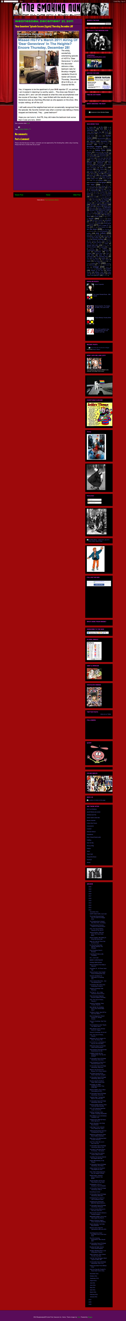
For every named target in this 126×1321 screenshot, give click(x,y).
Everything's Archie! (95, 1192)
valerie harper (105, 265)
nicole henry (100, 221)
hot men (90, 185)
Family (109, 171)
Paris (88, 231)
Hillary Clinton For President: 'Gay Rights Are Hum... (97, 1168)
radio (98, 235)
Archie (106, 132)
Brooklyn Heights (23, 129)
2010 (90, 1299)
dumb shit (103, 167)
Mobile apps (91, 214)
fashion (92, 172)
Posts (90, 500)
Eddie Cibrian (100, 169)
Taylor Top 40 (103, 255)
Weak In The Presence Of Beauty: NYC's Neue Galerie (98, 1070)
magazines (103, 204)
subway (89, 253)
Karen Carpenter (99, 284)
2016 (90, 898)
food (100, 173)
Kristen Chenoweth (96, 198)
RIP (103, 237)
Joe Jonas (108, 189)
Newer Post (19, 195)
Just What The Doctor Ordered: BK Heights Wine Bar (98, 1157)
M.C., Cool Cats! (94, 958)
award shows (90, 136)
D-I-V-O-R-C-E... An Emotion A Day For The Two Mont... (98, 1042)
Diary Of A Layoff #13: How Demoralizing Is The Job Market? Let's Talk (102, 331)
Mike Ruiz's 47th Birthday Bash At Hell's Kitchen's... (98, 1139)
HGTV (88, 180)
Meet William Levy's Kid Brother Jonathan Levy (98, 1116)
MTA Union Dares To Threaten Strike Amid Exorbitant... (98, 1046)
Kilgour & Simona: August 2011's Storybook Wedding (98, 1221)
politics (89, 233)
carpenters (97, 148)
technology (90, 256)
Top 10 (104, 261)
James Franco (95, 188)
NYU (95, 227)
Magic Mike (90, 206)
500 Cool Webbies (92, 809)
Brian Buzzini (106, 143)
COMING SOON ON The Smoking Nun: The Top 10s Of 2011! (98, 1055)
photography (104, 231)
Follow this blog (99, 584)
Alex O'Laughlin (102, 130)
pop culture (101, 233)
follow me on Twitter (106, 714)
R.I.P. (93, 235)
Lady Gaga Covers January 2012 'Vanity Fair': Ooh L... (97, 1127)
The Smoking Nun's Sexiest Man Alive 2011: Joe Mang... (98, 922)
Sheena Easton (91, 247)
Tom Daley (97, 261)
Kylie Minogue (105, 198)
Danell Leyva (92, 161)
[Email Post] (19, 127)
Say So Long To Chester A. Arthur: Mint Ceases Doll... (97, 1081)
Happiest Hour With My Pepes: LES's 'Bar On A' (98, 1120)
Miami (96, 213)
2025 (90, 887)
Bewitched (102, 139)
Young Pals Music (91, 857)
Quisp (88, 235)
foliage (94, 173)
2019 (90, 893)
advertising (90, 130)
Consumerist (90, 826)
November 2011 (94, 1273)
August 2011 (93, 1280)
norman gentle (107, 223)
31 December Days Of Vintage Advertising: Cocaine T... (98, 1244)
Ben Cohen (95, 139)
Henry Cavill (106, 178)
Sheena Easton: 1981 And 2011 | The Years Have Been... (97, 934)
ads (108, 129)
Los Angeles (98, 203)
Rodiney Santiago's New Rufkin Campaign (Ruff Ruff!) (98, 1112)
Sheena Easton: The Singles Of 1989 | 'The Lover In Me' (102, 306)
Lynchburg (108, 203)
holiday (94, 180)
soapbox (104, 248)
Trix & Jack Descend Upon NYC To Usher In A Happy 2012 (97, 918)
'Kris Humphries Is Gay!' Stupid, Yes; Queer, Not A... (98, 1025)
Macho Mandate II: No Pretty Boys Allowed (97, 1124)
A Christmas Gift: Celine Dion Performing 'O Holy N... (97, 985)
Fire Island (100, 172)
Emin (108, 169)
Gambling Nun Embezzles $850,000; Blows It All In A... (98, 1202)
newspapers (107, 220)
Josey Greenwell (100, 192)
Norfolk (99, 223)
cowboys (93, 159)
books (88, 143)
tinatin (89, 261)
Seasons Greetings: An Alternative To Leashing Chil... (97, 977)
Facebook (103, 170)
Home (48, 195)
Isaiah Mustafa (101, 186)
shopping (102, 247)
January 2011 (94, 1296)
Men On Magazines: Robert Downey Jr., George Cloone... (97, 1017)
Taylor (107, 253)
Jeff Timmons (92, 189)
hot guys (102, 182)
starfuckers (97, 251)
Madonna (93, 204)
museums (109, 216)
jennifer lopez (101, 189)
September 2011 (94, 1278)
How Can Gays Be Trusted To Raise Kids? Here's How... (98, 1270)
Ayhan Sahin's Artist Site (93, 817)
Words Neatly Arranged (98, 274)
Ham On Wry (90, 843)
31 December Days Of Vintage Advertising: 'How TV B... (98, 1262)
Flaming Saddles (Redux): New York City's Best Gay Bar (98, 1105)
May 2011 (92, 1287)
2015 (90, 900)
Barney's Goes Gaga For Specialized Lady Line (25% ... (98, 1229)
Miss (110, 213)
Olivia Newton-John (103, 227)
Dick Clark (107, 165)
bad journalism (101, 138)
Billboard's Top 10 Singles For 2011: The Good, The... (98, 1039)
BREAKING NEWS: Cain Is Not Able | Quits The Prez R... (98, 1217)
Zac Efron (105, 275)
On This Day (106, 229)
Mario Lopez (92, 207)
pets (97, 231)
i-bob (78, 1317)
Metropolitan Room (102, 212)
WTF (98, 275)
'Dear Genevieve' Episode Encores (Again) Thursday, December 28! (44, 26)
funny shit (92, 175)
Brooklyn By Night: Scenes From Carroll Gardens (97, 1247)
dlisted (88, 862)
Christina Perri (103, 156)
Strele (107, 251)
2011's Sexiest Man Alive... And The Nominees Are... (98, 981)
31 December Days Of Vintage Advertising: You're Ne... (98, 1094)
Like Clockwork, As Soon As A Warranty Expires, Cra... (97, 1063)
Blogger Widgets (96, 349)
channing (95, 153)
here (28, 123)
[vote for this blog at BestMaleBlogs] (99, 541)
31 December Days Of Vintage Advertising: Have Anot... (98, 1059)
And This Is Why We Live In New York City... (97, 1142)
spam (100, 250)
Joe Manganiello (93, 190)
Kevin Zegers (102, 196)
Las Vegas (104, 200)
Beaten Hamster (91, 820)
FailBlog (89, 840)
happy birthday (106, 177)
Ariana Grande (101, 133)
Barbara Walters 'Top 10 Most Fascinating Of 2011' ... (97, 1090)
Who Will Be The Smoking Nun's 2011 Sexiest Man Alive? (97, 1008)
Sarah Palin (98, 243)
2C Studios (90, 127)
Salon (88, 851)
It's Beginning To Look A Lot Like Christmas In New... (97, 1198)
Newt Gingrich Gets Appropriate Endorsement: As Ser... (98, 1050)
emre (96, 170)
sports (88, 251)
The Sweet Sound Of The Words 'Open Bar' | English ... (98, 1074)
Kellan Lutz (93, 196)
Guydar (97, 177)
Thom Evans (95, 259)
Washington (99, 269)
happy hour (94, 178)
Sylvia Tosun (99, 253)
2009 (90, 1302)
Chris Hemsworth (101, 155)
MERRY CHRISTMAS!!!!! (96, 960)
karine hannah (106, 195)
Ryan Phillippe (102, 240)
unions (98, 265)
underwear (91, 265)
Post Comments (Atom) (51, 200)
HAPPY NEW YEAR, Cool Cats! (98, 914)
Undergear (108, 263)
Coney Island (100, 158)
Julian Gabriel (103, 193)
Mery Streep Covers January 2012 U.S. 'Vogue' (97, 1029)
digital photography (91, 167)
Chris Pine (94, 156)
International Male (91, 186)
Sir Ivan (109, 247)
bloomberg (104, 141)
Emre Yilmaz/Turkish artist (94, 837)
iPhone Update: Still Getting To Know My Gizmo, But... (98, 938)
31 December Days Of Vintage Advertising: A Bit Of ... (98, 1188)
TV (30, 129)
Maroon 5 (100, 207)
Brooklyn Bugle (103, 144)
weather (108, 269)
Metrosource (89, 213)
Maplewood (98, 206)
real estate (104, 235)
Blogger (90, 1317)
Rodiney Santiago (97, 239)
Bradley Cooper (97, 143)
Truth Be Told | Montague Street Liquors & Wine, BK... (98, 1259)
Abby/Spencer (91, 129)
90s (108, 127)
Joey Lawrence (105, 190)
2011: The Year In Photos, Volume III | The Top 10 (96, 929)
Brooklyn (89, 144)
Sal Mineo (107, 242)
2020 (90, 891)
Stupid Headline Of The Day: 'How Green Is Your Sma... (97, 1181)
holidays (100, 180)
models (98, 215)
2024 (90, 889)
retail (88, 237)
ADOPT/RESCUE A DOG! (93, 812)
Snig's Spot (90, 854)
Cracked (89, 829)
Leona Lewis (90, 201)
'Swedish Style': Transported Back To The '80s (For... (97, 1098)
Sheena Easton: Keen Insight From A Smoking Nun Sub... (98, 972)
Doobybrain (90, 834)
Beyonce (108, 140)
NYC (91, 225)
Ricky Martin (95, 237)
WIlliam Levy (99, 272)
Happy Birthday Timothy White (103, 317)
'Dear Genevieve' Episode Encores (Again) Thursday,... (98, 996)
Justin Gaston (96, 195)
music (91, 219)
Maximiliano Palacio (94, 210)
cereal (104, 152)
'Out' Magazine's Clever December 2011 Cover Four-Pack (98, 1234)
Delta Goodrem (99, 164)
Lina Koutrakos (101, 201)
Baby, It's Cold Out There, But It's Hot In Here (97, 942)
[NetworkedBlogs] (99, 581)
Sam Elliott (89, 243)
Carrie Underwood (107, 148)
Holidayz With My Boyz (96, 962)
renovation (106, 236)
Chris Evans (90, 155)
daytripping (100, 163)
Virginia (107, 267)
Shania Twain (106, 245)
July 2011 (92, 1283)
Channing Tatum (103, 153)
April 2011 (93, 1290)
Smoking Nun (94, 248)
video (88, 267)
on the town (92, 229)
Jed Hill (109, 187)
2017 (90, 896)
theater (103, 258)
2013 (90, 905)
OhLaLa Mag (90, 845)
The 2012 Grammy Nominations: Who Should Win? (97, 1239)
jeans (103, 188)
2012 (90, 907)
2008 (90, 1304)
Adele (101, 129)
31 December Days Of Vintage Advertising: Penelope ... (98, 1206)
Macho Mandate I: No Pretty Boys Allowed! (97, 1224)
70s (97, 127)
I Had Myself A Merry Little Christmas (96, 954)
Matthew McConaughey (104, 209)
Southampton (91, 250)
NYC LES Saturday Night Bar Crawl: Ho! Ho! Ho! (97, 1109)
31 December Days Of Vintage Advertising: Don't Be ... (98, 1101)
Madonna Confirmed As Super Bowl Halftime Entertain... (98, 1135)
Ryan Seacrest (98, 242)
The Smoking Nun (102, 256)
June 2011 (93, 1285)
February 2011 (94, 1294)
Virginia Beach (90, 268)
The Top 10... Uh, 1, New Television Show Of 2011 (97, 993)
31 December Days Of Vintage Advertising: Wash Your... (98, 1078)
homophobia (92, 182)
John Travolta (90, 192)
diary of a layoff (97, 166)
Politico (89, 848)
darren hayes (101, 161)
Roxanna (109, 239)
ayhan (100, 136)
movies (96, 216)
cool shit (108, 158)
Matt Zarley (92, 209)
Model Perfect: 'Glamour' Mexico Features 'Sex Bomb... (96, 1177)
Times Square (105, 259)
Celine (90, 150)
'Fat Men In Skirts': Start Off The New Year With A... (98, 1013)
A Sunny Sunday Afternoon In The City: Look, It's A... (97, 1209)
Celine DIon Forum (92, 823)
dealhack (89, 859)
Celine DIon (100, 150)
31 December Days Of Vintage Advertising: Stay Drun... (98, 1066)
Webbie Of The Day (97, 270)
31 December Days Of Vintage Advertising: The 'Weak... (98, 1165)
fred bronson (107, 173)
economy (90, 169)
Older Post (77, 195)
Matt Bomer (108, 207)
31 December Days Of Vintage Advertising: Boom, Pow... (98, 1146)
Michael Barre (103, 213)
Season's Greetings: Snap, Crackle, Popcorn (97, 1004)
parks (92, 231)
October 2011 (93, 1276)
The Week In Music (92, 258)
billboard (92, 141)
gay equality (103, 175)
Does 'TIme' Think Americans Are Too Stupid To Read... (97, 1172)
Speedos (106, 250)
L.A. (88, 200)
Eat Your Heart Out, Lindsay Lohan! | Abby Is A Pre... (97, 1154)
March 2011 (93, 1292)
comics (92, 158)
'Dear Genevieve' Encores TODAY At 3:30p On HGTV (97, 925)
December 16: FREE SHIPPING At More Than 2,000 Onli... (97, 1086)
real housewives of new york (99, 235)
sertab (106, 243)
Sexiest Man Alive (92, 245)
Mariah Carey (107, 206)
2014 (90, 903)
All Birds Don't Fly (91, 815)
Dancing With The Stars (104, 160)
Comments (92, 502)
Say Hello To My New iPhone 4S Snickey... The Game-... (97, 1150)
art (107, 133)
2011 (90, 910)
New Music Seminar (97, 220)
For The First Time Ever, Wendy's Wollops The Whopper (96, 946)
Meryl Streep (90, 211)
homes (109, 180)
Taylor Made (90, 255)
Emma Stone (90, 170)
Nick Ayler (92, 221)
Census (89, 152)
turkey (93, 263)
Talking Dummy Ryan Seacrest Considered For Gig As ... (98, 1131)
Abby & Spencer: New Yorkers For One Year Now (98, 1255)
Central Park (98, 152)
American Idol (97, 132)
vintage (96, 267)
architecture (90, 133)
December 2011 (94, 912)
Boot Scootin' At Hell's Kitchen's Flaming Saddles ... (98, 1213)
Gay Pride (89, 177)
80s (102, 127)
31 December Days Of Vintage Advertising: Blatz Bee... (98, 1195)
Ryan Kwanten (92, 240)
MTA (104, 216)
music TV (102, 218)
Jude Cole (95, 193)
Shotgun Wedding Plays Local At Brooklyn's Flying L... (98, 1251)
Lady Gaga (95, 200)
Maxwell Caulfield (105, 210)
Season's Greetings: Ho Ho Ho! (98, 1032)
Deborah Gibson (91, 831)
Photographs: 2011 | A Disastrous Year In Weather (98, 1185)
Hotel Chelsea (105, 184)
